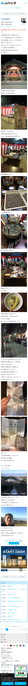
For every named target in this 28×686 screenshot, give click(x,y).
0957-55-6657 (7, 654)
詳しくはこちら (14, 543)
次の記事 (22, 13)
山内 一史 (9, 26)
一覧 (14, 13)
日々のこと (3, 26)
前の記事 (6, 13)
